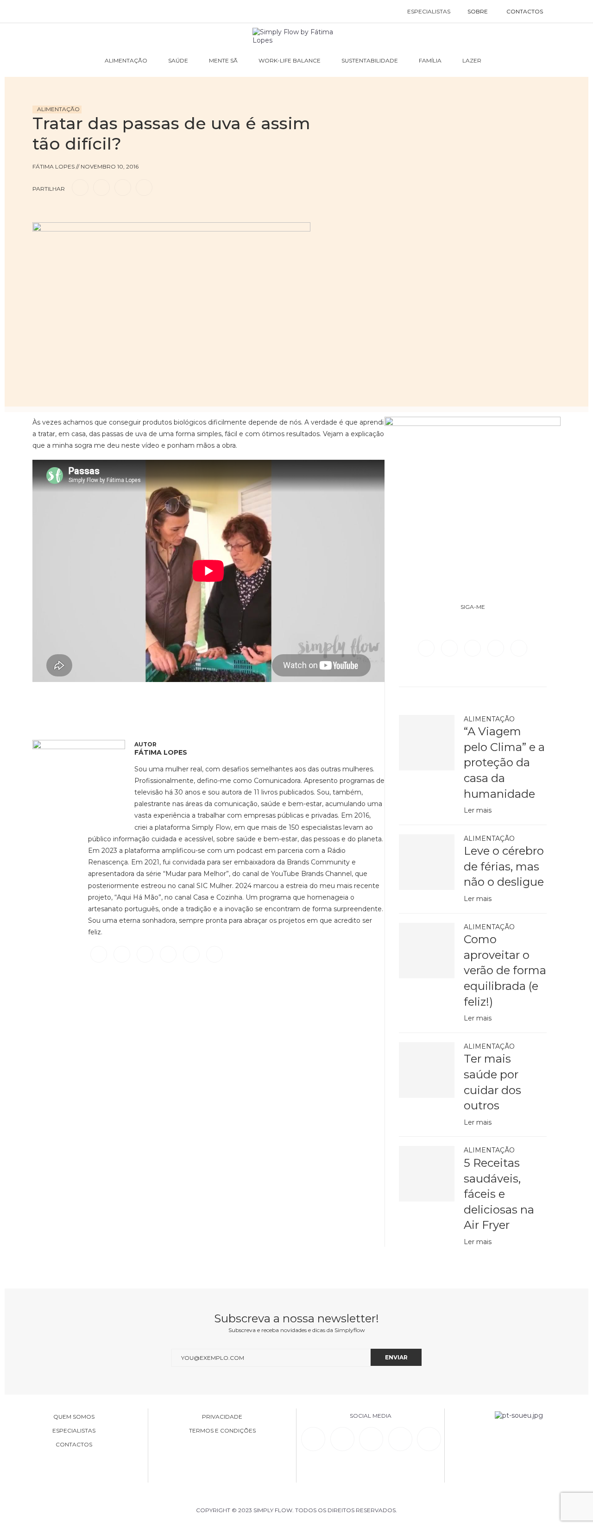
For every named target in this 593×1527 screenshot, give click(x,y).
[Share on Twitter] (101, 187)
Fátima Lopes (160, 752)
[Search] (561, 11)
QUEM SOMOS (74, 1417)
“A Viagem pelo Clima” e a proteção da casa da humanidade (504, 762)
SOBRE (477, 11)
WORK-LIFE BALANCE (290, 60)
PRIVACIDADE (222, 1417)
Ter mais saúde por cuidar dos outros (492, 1082)
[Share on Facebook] (80, 187)
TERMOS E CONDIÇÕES (222, 1430)
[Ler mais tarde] (40, 214)
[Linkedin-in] (313, 1439)
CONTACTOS (524, 11)
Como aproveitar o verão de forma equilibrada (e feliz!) (505, 970)
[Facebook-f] (342, 1439)
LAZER (471, 60)
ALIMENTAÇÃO (126, 60)
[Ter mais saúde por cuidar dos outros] (426, 1070)
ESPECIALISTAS (428, 11)
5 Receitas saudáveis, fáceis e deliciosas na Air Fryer (499, 1194)
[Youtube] (519, 648)
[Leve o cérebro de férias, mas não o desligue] (426, 862)
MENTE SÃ (223, 60)
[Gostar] (57, 214)
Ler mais (478, 810)
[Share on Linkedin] (122, 187)
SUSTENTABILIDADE (369, 60)
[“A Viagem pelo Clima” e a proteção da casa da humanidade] (426, 742)
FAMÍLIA (430, 60)
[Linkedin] (496, 648)
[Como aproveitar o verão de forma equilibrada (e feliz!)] (426, 950)
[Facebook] (427, 648)
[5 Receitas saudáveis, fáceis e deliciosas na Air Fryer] (426, 1174)
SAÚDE (178, 60)
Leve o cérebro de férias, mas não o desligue (504, 866)
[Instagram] (473, 648)
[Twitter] (450, 648)
